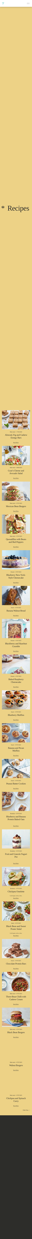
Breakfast (12, 813)
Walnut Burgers (16, 1065)
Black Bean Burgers (16, 1032)
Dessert (12, 572)
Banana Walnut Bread (16, 610)
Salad (12, 923)
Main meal (12, 432)
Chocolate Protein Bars (16, 963)
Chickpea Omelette (16, 891)
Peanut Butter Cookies (16, 783)
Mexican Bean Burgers (16, 506)
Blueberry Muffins (16, 715)
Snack (12, 607)
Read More (16, 442)
